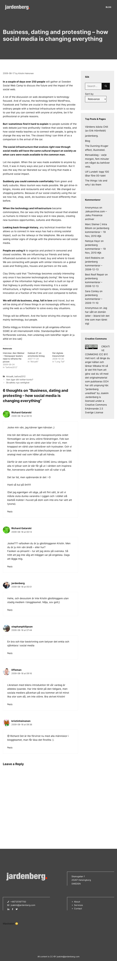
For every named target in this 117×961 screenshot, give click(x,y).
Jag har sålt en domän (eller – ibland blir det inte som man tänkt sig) (97, 316)
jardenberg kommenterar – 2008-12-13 (93, 265)
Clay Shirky (9, 273)
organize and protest (41, 250)
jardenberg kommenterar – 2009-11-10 (93, 299)
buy (49, 258)
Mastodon (8, 923)
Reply (10, 511)
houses (34, 266)
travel (71, 258)
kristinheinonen (21, 721)
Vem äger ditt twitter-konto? (19, 379)
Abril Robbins (92, 257)
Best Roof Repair (94, 274)
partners (48, 266)
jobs (25, 266)
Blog (108, 7)
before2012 (20, 376)
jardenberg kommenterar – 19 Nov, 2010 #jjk (97, 232)
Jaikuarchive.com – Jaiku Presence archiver (96, 215)
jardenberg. (91, 135)
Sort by (89, 94)
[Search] (106, 86)
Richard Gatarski (21, 412)
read (43, 258)
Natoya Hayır (92, 241)
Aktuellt (9, 376)
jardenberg (18, 583)
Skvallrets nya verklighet (17, 382)
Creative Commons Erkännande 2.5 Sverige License (96, 408)
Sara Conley (92, 291)
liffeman (16, 669)
